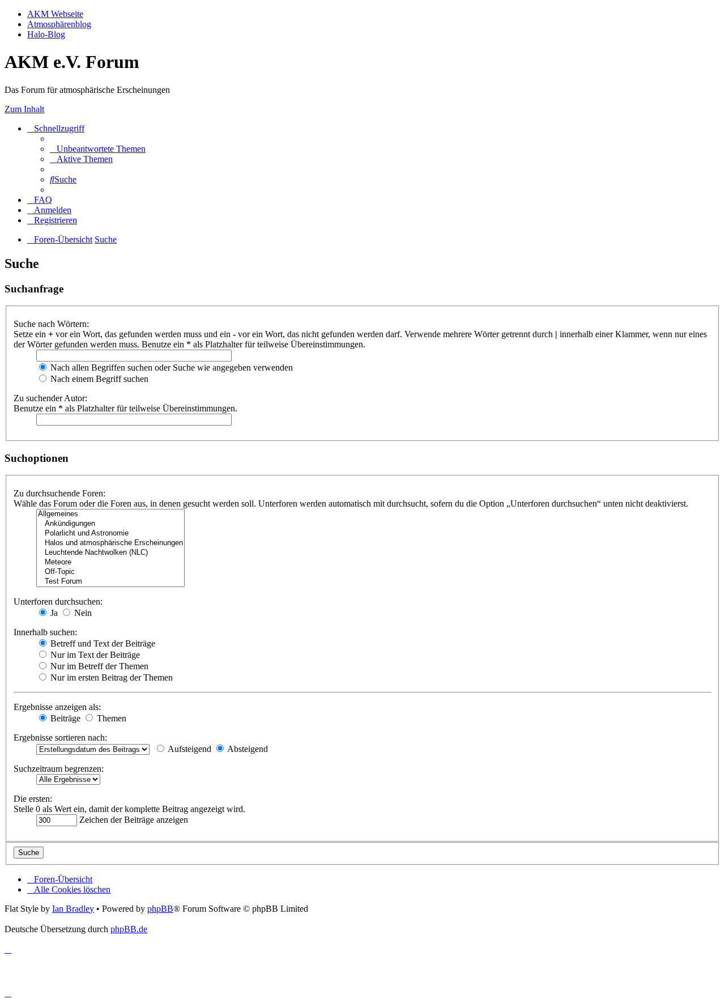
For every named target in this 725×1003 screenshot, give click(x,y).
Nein (82, 613)
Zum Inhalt (24, 109)
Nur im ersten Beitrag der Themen (110, 677)
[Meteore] (110, 562)
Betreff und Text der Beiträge (101, 643)
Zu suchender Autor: (50, 398)
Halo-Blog (46, 34)
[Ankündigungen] (110, 524)
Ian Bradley (73, 908)
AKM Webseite (55, 14)
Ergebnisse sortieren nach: (60, 737)
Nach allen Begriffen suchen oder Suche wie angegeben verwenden (170, 367)
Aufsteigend (188, 749)
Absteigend (246, 749)
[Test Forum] (110, 581)
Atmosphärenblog (59, 24)
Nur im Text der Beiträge (94, 655)
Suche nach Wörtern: (51, 324)
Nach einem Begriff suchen (98, 379)
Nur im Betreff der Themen (98, 666)
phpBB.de (128, 929)
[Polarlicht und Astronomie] (110, 533)
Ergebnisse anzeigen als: (57, 707)
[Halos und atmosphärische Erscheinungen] (110, 543)
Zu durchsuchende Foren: (59, 493)
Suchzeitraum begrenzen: (59, 769)
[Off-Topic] (110, 572)
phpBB (160, 908)
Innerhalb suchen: (45, 632)
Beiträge (64, 718)
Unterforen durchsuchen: (58, 601)
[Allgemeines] (110, 514)
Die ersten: (33, 799)
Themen (110, 718)
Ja (53, 613)
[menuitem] (98, 149)
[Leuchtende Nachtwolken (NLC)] (110, 553)
